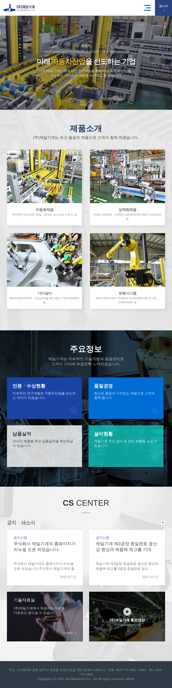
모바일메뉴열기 (147, 7)
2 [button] (86, 45)
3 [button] (89, 45)
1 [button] (83, 45)
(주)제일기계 (19, 8)
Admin (129, 679)
